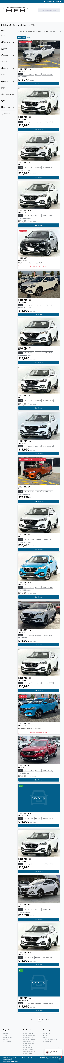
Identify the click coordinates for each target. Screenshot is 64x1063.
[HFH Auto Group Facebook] (54, 1)
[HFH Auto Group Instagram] (56, 1)
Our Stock (6, 1039)
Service (5, 1035)
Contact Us (46, 1033)
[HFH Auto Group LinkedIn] (61, 1)
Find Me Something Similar (38, 267)
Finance (5, 1033)
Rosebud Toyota (28, 1043)
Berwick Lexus (27, 1053)
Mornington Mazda (29, 1051)
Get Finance (38, 84)
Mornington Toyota (29, 1041)
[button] (60, 19)
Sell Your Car (7, 1041)
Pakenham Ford (28, 1047)
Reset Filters (21, 37)
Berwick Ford (27, 1045)
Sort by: (46, 31)
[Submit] (40, 10)
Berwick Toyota (28, 1033)
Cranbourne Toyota (29, 1039)
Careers (45, 1037)
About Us (46, 1035)
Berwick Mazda (28, 1049)
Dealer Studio (14, 1061)
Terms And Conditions (50, 1039)
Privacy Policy (47, 1041)
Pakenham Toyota (29, 1035)
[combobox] (49, 10)
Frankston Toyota (28, 1037)
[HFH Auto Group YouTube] (59, 1)
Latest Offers (7, 1037)
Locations (49, 1)
